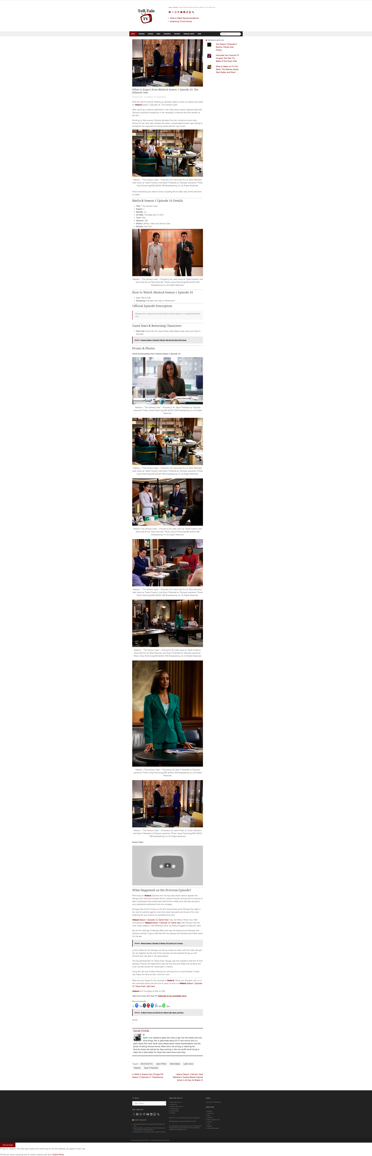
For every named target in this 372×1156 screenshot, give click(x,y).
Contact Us (173, 1111)
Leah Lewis (188, 1070)
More (199, 34)
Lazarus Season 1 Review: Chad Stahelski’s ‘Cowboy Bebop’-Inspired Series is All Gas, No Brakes (188, 1084)
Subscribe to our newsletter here (172, 1003)
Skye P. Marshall (151, 1074)
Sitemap (172, 1119)
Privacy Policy (174, 1115)
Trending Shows (188, 34)
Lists (208, 1130)
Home (170, 7)
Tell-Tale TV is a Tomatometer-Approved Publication (184, 1124)
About (133, 34)
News (158, 34)
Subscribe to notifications (213, 1109)
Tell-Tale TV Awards (213, 1135)
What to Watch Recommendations (184, 18)
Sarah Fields (149, 97)
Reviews (150, 34)
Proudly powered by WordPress (140, 1147)
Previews (175, 7)
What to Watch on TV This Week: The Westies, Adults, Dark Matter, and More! (227, 69)
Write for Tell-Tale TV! (176, 1113)
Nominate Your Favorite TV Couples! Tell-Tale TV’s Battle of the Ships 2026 (227, 58)
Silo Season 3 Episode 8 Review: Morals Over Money (226, 47)
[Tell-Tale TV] (146, 15)
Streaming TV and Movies (181, 21)
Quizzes (209, 1133)
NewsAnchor (158, 1147)
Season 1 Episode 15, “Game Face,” (150, 926)
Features (177, 34)
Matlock (159, 97)
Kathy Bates (175, 1070)
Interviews (167, 34)
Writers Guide (174, 1117)
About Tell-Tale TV (175, 1109)
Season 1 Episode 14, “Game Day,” (163, 929)
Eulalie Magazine (140, 1126)
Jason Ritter (161, 1070)
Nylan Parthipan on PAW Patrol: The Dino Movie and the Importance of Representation (149, 1135)
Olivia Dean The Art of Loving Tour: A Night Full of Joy (150, 1138)
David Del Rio (147, 1070)
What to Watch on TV (213, 1126)
